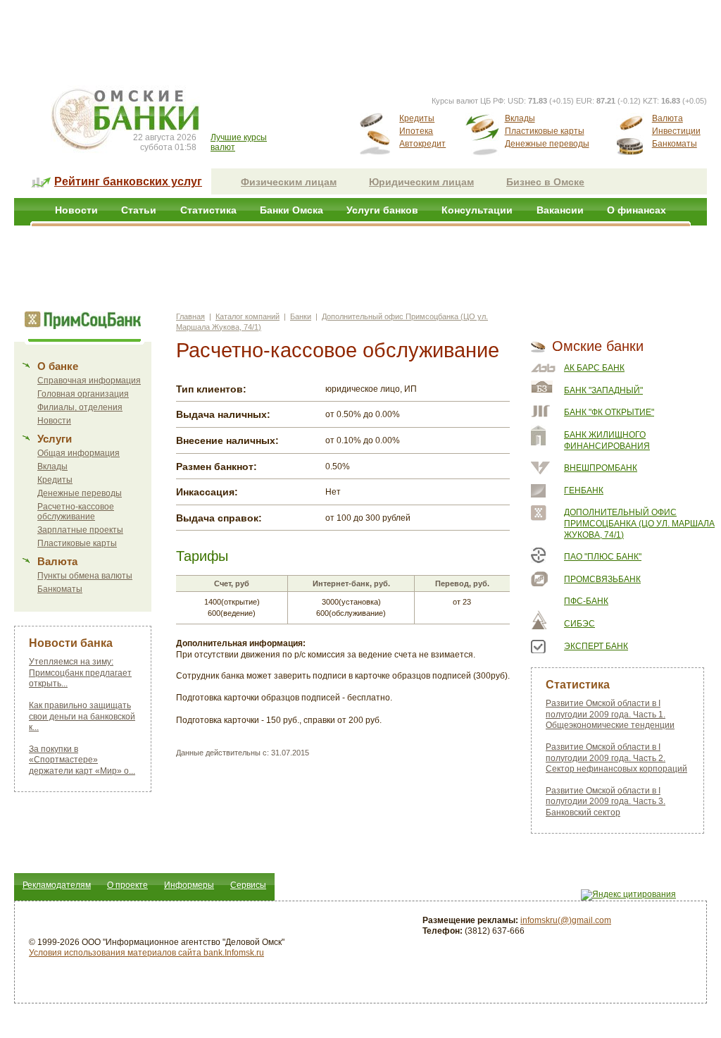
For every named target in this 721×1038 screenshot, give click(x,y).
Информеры (189, 885)
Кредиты (416, 118)
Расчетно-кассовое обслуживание (75, 511)
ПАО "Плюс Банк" (602, 557)
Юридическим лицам (421, 181)
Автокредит (422, 144)
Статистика (208, 210)
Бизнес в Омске (545, 181)
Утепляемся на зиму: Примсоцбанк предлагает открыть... (80, 672)
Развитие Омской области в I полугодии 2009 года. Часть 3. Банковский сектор (605, 801)
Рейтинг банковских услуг (128, 181)
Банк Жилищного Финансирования (607, 440)
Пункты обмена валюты (84, 576)
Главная (190, 316)
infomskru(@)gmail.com (565, 920)
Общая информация (78, 453)
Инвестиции (676, 131)
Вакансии (560, 210)
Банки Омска (291, 210)
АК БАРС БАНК (594, 368)
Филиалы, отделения (80, 407)
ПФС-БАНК (586, 601)
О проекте (127, 885)
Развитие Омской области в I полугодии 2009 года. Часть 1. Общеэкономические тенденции (610, 714)
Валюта (667, 118)
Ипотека (416, 131)
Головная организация (83, 394)
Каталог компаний (247, 316)
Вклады (520, 118)
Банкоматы (674, 144)
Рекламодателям (57, 885)
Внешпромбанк (600, 468)
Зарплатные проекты (80, 530)
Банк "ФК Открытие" (609, 412)
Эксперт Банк (596, 646)
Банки (300, 316)
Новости (76, 210)
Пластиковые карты (544, 131)
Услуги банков (382, 210)
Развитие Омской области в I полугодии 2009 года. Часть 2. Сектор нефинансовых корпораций (616, 758)
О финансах (636, 210)
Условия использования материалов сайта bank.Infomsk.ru (146, 953)
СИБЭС (579, 624)
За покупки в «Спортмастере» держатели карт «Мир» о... (82, 760)
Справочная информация (89, 380)
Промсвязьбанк (602, 579)
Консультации (477, 210)
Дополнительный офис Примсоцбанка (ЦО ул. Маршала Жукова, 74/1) (639, 523)
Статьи (138, 210)
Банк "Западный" (603, 390)
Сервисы (248, 885)
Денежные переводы (547, 144)
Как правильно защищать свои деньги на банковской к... (82, 716)
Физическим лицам (289, 181)
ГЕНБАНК (583, 490)
